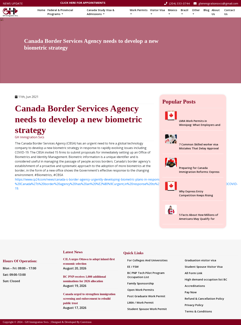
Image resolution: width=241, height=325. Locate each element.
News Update (13, 3)
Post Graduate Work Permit (146, 296)
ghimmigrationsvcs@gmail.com (218, 3)
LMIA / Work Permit (140, 302)
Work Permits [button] (138, 10)
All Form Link (193, 273)
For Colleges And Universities (147, 260)
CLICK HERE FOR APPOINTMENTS (82, 3)
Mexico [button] (172, 10)
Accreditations (195, 286)
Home (41, 10)
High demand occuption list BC (206, 279)
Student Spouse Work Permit (147, 309)
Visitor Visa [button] (157, 10)
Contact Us (229, 12)
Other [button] (196, 10)
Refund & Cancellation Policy (204, 298)
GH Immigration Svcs (29, 137)
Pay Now (191, 292)
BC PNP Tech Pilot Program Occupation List (146, 275)
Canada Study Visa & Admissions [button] (100, 12)
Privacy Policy (194, 305)
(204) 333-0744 (179, 3)
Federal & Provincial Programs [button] (60, 12)
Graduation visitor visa (200, 260)
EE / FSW (133, 266)
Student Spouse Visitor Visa (204, 266)
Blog (206, 10)
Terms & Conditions (198, 311)
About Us (216, 12)
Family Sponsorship (140, 283)
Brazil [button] (184, 10)
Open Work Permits (140, 290)
